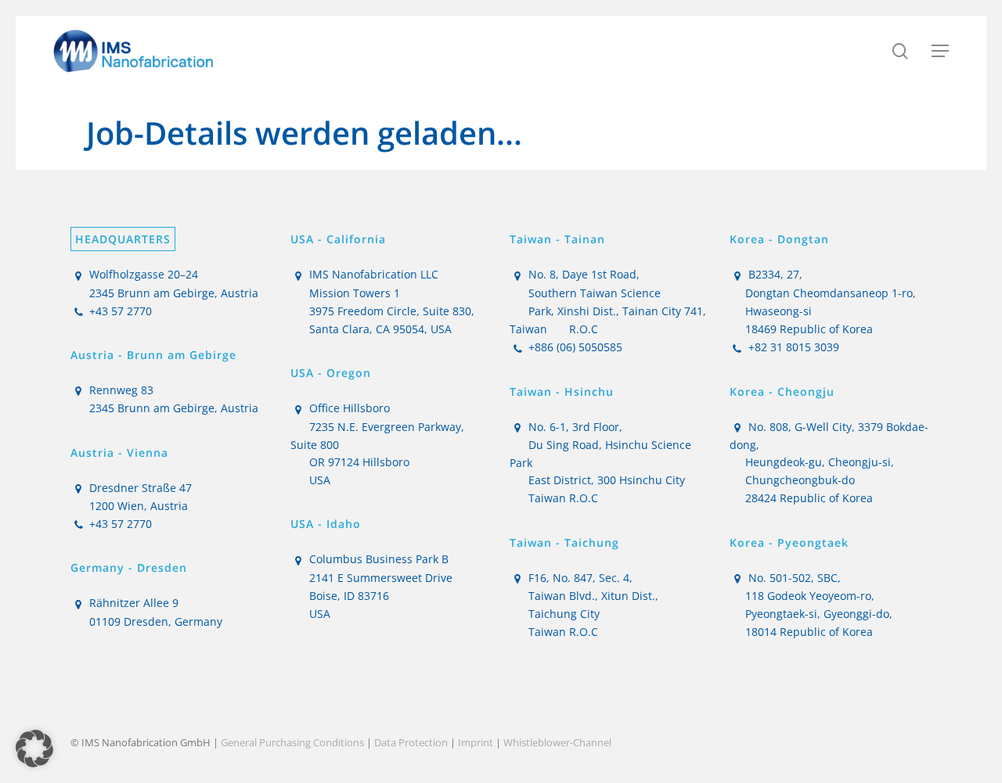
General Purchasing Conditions (292, 742)
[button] (940, 51)
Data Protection (411, 742)
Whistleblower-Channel (557, 742)
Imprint (475, 742)
